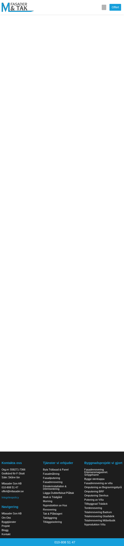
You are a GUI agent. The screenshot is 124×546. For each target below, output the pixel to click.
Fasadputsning (51, 478)
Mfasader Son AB (12, 513)
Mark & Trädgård (52, 497)
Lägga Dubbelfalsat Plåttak (58, 493)
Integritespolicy (10, 497)
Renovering (49, 509)
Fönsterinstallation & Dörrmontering (55, 487)
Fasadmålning (51, 473)
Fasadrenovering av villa (98, 483)
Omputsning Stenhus (96, 495)
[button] (104, 7)
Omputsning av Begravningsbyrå (103, 487)
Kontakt (6, 534)
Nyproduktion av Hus (55, 505)
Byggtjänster (9, 522)
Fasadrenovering (52, 482)
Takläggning (50, 518)
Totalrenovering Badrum (98, 512)
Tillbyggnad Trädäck (96, 503)
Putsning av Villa (94, 499)
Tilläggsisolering (52, 522)
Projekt (6, 526)
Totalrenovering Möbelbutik (99, 520)
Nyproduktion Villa (94, 524)
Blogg (5, 530)
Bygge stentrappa (94, 479)
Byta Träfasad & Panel (56, 469)
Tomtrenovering (93, 508)
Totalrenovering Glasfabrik (99, 516)
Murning (47, 501)
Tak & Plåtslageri (52, 513)
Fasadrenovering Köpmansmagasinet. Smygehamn (96, 472)
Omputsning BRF (94, 491)
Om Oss (6, 517)
